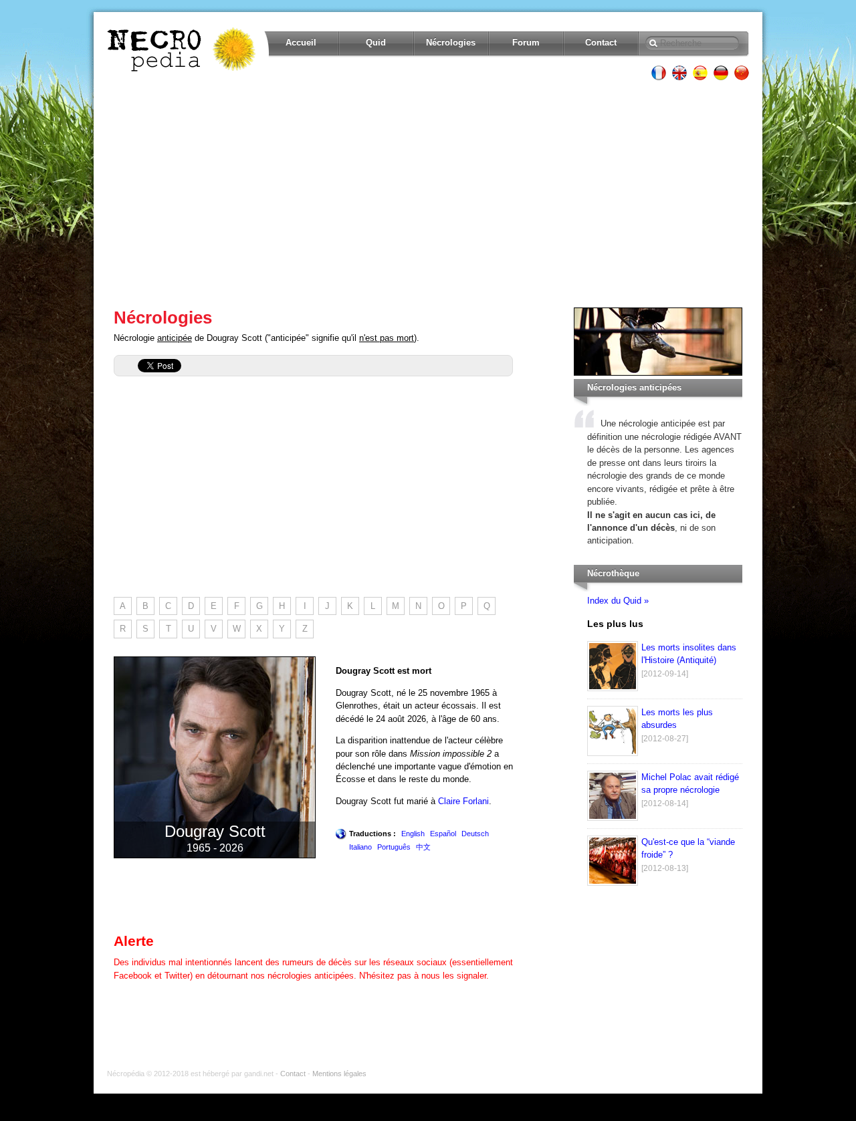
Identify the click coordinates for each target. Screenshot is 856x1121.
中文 (423, 847)
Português (394, 847)
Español (443, 834)
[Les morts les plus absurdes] (612, 753)
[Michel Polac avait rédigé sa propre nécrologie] (612, 818)
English (413, 834)
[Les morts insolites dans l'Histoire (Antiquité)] (612, 688)
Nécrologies (450, 42)
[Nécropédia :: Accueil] (182, 49)
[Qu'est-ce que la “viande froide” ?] (612, 883)
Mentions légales (339, 1074)
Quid (376, 42)
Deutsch (475, 834)
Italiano (360, 847)
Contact (601, 42)
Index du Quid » (618, 601)
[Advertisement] (428, 193)
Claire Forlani (463, 801)
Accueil (301, 42)
